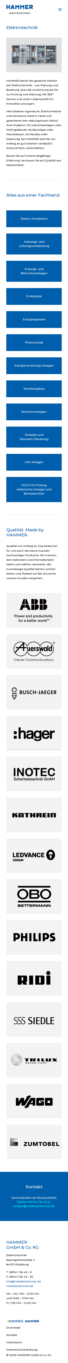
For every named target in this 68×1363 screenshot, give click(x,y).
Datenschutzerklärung (21, 1349)
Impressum (14, 1342)
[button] (60, 9)
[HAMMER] (19, 9)
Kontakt (11, 1335)
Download (13, 1327)
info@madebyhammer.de (23, 1281)
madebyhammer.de (19, 1286)
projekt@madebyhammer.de (34, 1206)
